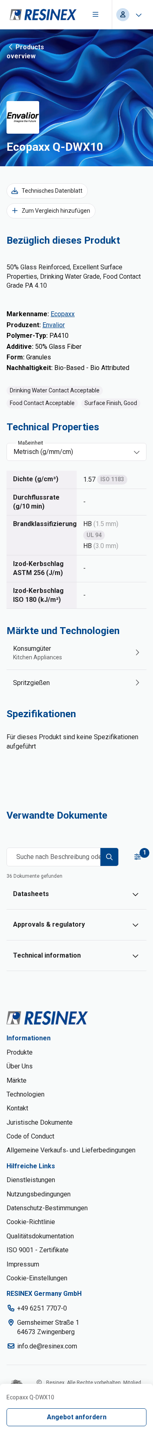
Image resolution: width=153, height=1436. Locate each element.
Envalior (53, 325)
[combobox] (70, 451)
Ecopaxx (63, 314)
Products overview (25, 51)
